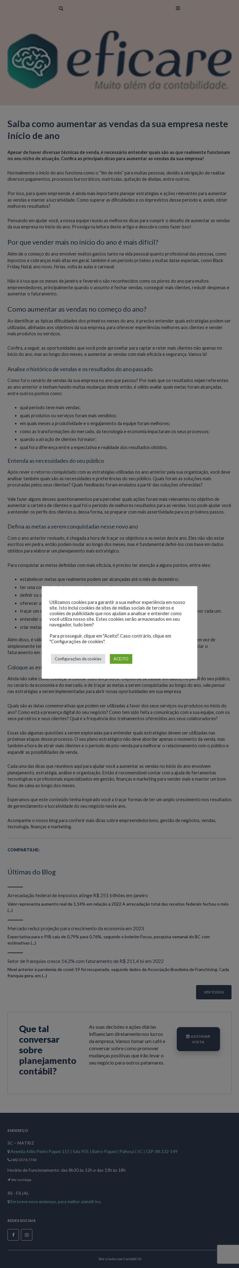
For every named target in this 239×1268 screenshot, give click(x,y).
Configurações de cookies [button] (78, 658)
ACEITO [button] (121, 658)
